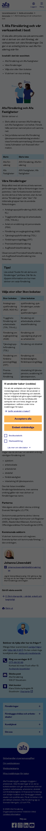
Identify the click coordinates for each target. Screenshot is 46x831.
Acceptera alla (23, 418)
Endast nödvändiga (23, 427)
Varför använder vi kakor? (19, 411)
